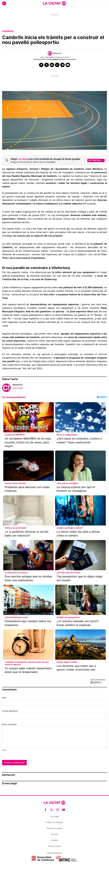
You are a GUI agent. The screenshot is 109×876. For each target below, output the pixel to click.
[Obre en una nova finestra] (43, 858)
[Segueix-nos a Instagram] (57, 809)
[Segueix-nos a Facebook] (45, 809)
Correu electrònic (10, 711)
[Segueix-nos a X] (51, 809)
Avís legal (54, 816)
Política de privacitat (54, 822)
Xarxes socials (54, 846)
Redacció (57, 53)
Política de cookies (54, 828)
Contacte (54, 840)
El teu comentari (9, 724)
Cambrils (7, 31)
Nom (4, 697)
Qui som (54, 834)
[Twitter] (46, 65)
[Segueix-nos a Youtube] (63, 809)
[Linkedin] (52, 65)
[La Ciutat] (54, 3)
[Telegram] (62, 65)
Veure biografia (18, 388)
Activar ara (95, 160)
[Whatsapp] (57, 65)
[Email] (68, 65)
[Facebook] (41, 65)
